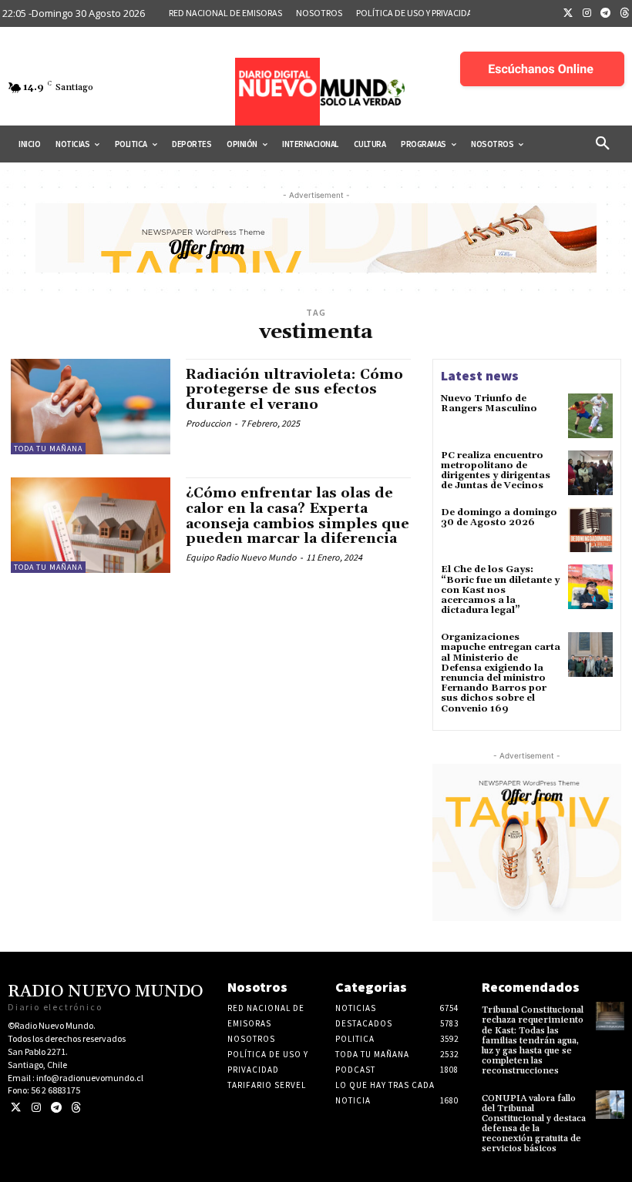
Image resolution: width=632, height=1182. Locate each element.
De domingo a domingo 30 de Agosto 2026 (499, 517)
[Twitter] (568, 14)
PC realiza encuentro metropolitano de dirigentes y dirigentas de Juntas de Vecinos (495, 471)
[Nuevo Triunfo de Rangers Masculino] (590, 415)
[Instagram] (587, 14)
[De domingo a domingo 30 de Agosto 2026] (590, 529)
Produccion (208, 423)
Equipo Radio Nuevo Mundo (241, 557)
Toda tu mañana (48, 449)
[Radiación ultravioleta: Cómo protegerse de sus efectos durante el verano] (90, 406)
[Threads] (76, 1108)
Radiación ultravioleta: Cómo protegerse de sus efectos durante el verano (294, 390)
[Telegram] (606, 14)
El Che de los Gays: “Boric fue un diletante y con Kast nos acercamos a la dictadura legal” (500, 590)
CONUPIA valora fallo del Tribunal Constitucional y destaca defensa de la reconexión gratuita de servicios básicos (534, 1124)
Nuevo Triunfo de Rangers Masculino (489, 403)
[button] (602, 144)
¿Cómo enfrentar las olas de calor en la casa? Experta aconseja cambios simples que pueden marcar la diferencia (297, 515)
